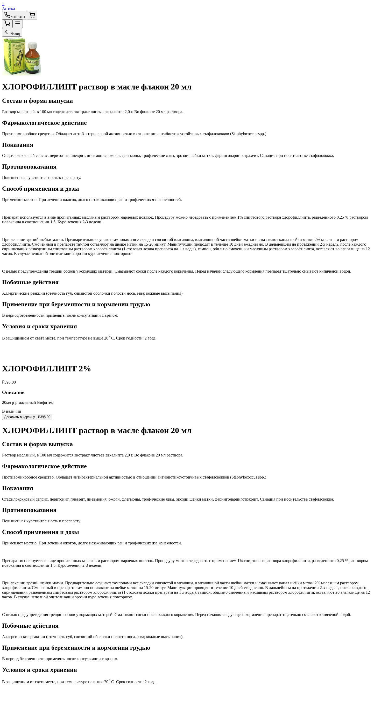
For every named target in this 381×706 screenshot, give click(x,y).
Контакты (17, 17)
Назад (15, 34)
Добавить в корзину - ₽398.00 (27, 417)
